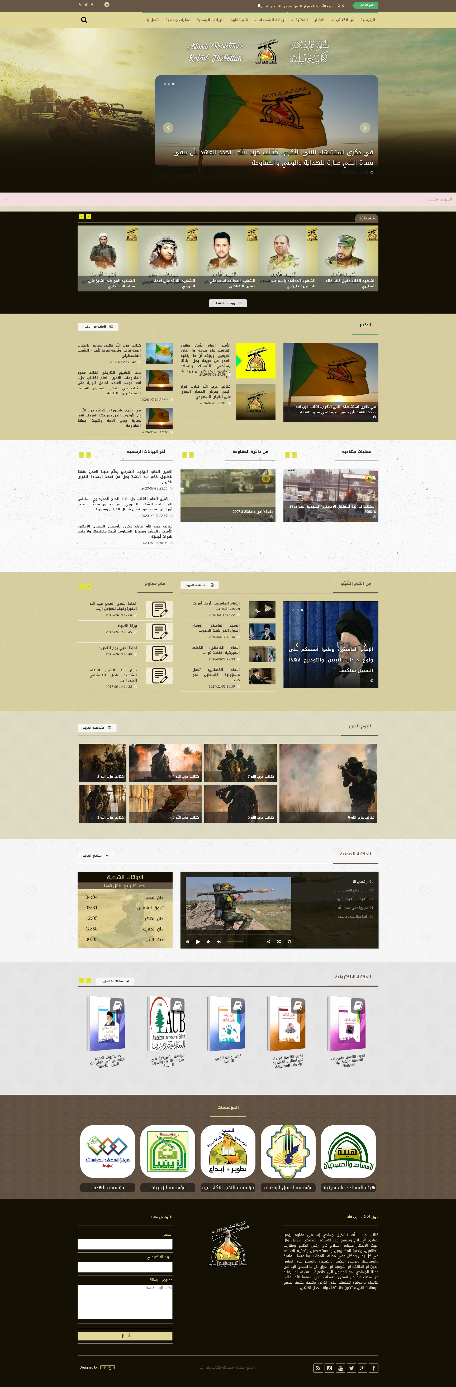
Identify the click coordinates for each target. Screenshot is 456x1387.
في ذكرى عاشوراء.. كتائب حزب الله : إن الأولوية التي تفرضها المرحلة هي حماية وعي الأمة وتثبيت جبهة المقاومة (109, 418)
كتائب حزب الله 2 (110, 776)
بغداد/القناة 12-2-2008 (358, 512)
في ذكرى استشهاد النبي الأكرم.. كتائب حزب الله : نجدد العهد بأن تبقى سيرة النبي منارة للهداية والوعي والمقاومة (334, 412)
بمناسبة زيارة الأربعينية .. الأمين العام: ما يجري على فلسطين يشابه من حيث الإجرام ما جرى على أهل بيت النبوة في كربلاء (125, 476)
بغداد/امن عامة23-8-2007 (253, 512)
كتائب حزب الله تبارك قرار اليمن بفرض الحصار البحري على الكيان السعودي (272, 162)
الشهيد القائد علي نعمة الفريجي (234, 283)
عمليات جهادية (177, 20)
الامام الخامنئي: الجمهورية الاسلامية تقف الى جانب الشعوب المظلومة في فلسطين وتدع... (331, 660)
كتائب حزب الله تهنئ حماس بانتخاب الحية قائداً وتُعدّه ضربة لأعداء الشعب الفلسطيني (273, 6)
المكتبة (302, 20)
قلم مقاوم (239, 20)
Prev (168, 127)
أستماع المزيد (93, 855)
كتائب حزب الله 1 (110, 817)
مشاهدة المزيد (197, 585)
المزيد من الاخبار (95, 326)
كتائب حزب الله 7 (261, 776)
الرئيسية (367, 20)
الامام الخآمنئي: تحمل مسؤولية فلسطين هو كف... (216, 674)
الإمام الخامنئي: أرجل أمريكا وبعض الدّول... (216, 606)
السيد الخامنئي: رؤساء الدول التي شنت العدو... (216, 628)
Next (365, 127)
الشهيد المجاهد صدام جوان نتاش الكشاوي (111, 283)
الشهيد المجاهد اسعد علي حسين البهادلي (292, 283)
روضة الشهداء (271, 20)
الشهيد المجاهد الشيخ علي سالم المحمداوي (171, 283)
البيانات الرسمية (210, 20)
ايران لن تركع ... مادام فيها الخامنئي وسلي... (113, 606)
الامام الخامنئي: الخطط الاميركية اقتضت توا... (216, 650)
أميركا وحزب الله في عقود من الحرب (113, 673)
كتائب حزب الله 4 (186, 776)
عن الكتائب (345, 20)
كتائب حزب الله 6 (361, 817)
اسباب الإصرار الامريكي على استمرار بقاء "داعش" (113, 650)
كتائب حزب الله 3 (186, 817)
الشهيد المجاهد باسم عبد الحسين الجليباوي (353, 283)
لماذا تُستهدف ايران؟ (119, 625)
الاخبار (320, 20)
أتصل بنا (152, 20)
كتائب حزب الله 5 (261, 817)
